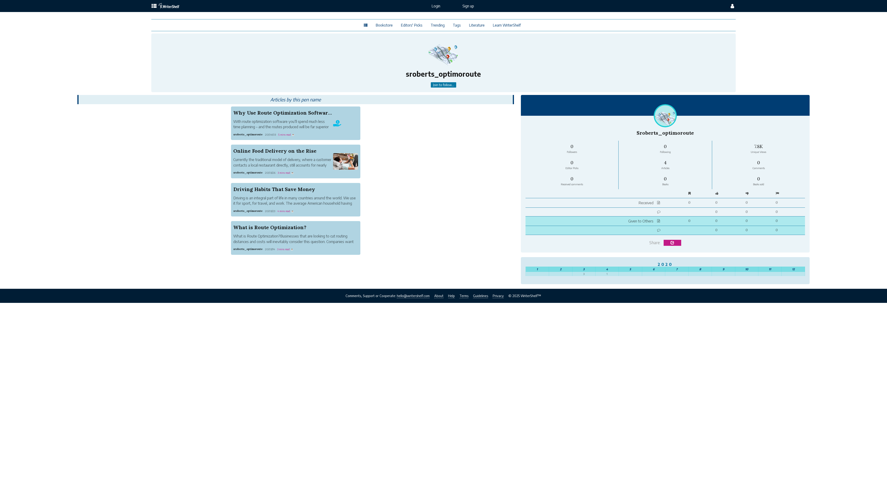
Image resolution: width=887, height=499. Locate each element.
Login (435, 6)
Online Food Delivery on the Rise (274, 151)
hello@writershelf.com (413, 296)
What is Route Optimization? (269, 227)
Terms (463, 296)
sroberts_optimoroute (248, 134)
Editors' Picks (411, 25)
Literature (477, 25)
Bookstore (384, 25)
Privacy (498, 296)
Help (451, 296)
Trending (438, 25)
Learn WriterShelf (507, 25)
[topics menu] (154, 6)
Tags (457, 25)
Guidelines (480, 296)
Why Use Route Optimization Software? (283, 113)
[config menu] (732, 6)
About (439, 296)
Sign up (468, 6)
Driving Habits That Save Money (274, 189)
